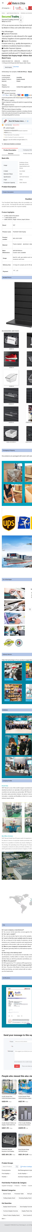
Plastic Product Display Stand (11, 1215)
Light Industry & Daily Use (13, 13)
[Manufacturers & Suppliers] (16, 3)
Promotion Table (19, 1194)
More (3, 1218)
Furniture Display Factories (10, 1211)
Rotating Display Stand (25, 1198)
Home (3, 13)
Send (17, 1066)
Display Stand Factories (9, 1206)
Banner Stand (7, 1194)
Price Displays (5, 1173)
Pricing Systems (6, 1170)
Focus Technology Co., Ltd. (22, 1225)
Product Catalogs (27, 1166)
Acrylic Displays (22, 1173)
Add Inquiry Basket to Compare (12, 144)
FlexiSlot (4, 1177)
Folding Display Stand (9, 1198)
